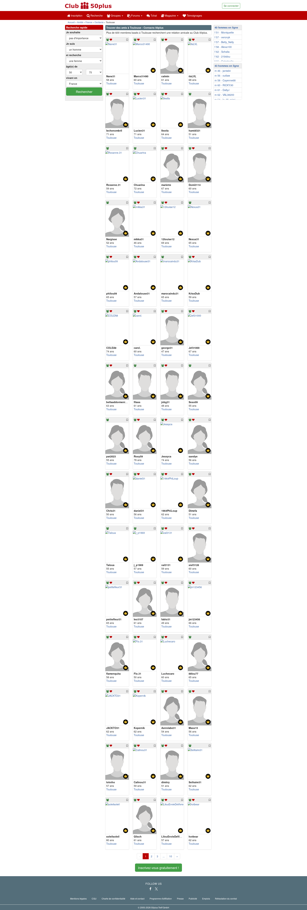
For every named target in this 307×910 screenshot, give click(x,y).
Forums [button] (135, 15)
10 (170, 856)
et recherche (73, 55)
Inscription (76, 15)
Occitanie (99, 22)
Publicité (193, 898)
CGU (94, 898)
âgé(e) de (71, 66)
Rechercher (84, 91)
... (164, 856)
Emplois (206, 898)
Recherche (96, 15)
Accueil (71, 22)
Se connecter (231, 5)
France (88, 22)
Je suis (70, 43)
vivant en (71, 78)
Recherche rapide (76, 27)
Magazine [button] (170, 15)
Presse (180, 898)
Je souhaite (73, 32)
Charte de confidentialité (113, 898)
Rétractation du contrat (226, 898)
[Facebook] (150, 889)
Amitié (80, 22)
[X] (156, 889)
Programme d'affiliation (161, 898)
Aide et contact (137, 898)
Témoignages (194, 15)
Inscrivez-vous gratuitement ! (158, 867)
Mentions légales (78, 898)
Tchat (153, 15)
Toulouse (111, 83)
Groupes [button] (115, 15)
